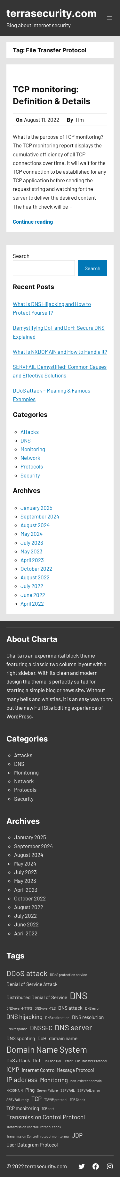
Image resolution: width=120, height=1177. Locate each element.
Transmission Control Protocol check (33, 1127)
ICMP (12, 1069)
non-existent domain (86, 1081)
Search (21, 256)
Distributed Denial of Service (36, 997)
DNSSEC (41, 1028)
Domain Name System (46, 1049)
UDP (77, 1135)
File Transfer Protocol (91, 1061)
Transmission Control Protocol (45, 1117)
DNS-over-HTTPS (19, 1008)
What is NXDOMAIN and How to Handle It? (60, 351)
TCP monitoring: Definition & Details (52, 95)
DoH (41, 1038)
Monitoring (32, 449)
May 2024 (31, 533)
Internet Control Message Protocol (58, 1070)
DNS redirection (57, 1017)
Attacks (29, 431)
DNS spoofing (20, 1038)
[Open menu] (110, 18)
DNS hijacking (24, 1016)
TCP (36, 1098)
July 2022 (31, 586)
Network (30, 457)
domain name (63, 1038)
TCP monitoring (22, 1108)
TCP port (48, 1109)
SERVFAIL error (88, 1090)
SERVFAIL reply (17, 1100)
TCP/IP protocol (55, 1100)
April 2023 (32, 560)
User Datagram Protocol (32, 1145)
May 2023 (31, 551)
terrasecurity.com (51, 13)
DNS (25, 440)
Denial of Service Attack (32, 984)
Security (30, 475)
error (69, 1061)
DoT (37, 1060)
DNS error (92, 1008)
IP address (21, 1079)
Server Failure (47, 1090)
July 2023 (31, 542)
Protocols (31, 466)
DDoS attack (26, 973)
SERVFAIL (67, 1090)
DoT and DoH (53, 1061)
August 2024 (35, 525)
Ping (30, 1090)
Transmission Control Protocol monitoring (37, 1136)
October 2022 (36, 568)
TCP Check (77, 1100)
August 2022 (35, 577)
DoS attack (18, 1060)
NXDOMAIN (14, 1090)
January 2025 (36, 507)
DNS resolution (88, 1017)
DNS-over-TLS (45, 1008)
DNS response (17, 1029)
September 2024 (39, 516)
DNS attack (70, 1008)
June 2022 (32, 595)
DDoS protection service (68, 975)
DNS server (73, 1027)
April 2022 (32, 603)
